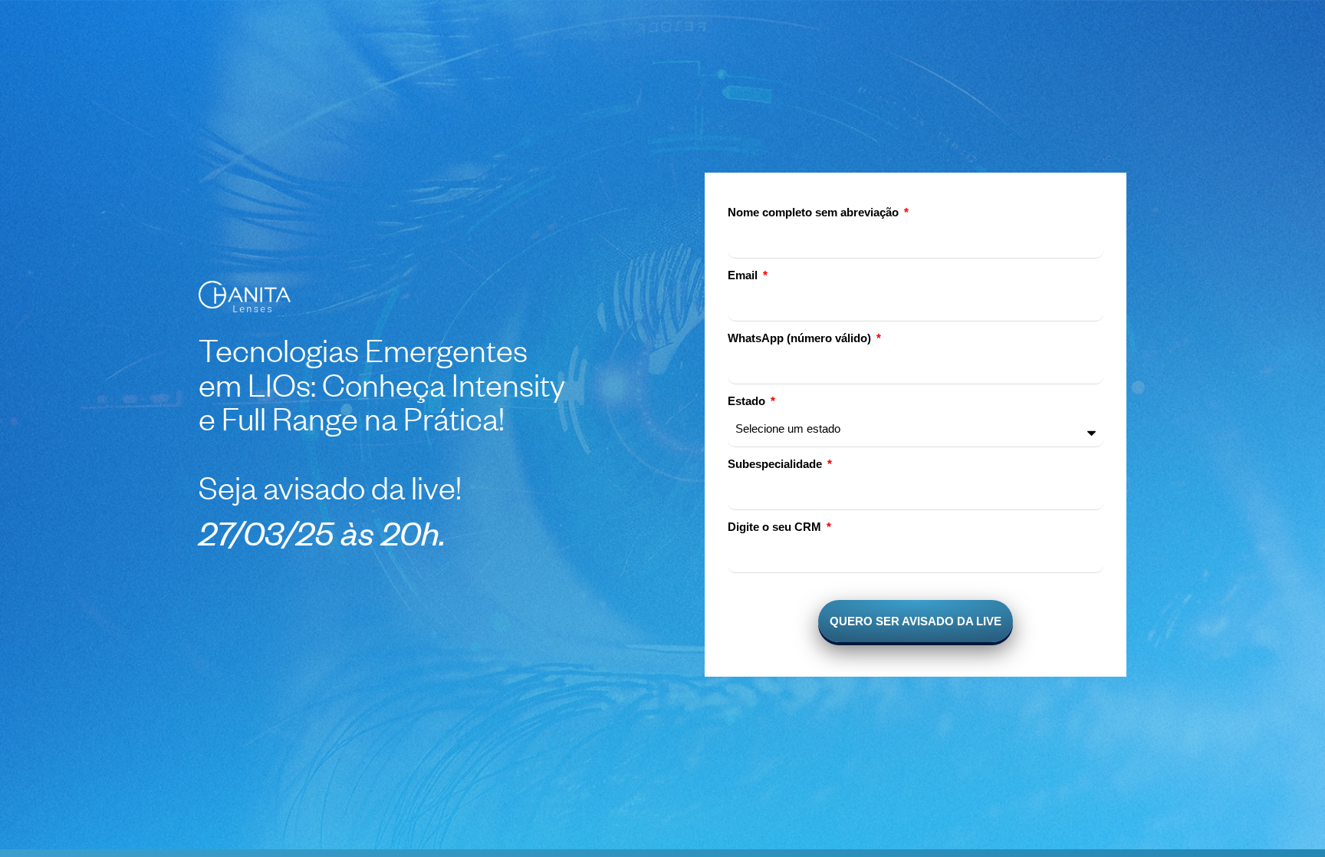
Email (744, 276)
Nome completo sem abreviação (815, 213)
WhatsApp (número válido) (801, 338)
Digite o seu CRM (776, 527)
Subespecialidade (776, 464)
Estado (748, 401)
